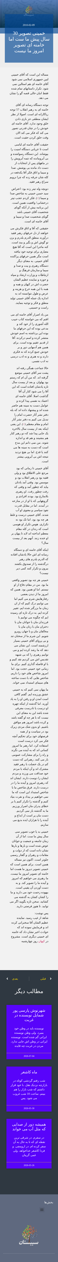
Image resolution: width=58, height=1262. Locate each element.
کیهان (41, 941)
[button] (42, 1209)
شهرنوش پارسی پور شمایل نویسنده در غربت (29, 1015)
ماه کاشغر (29, 1072)
